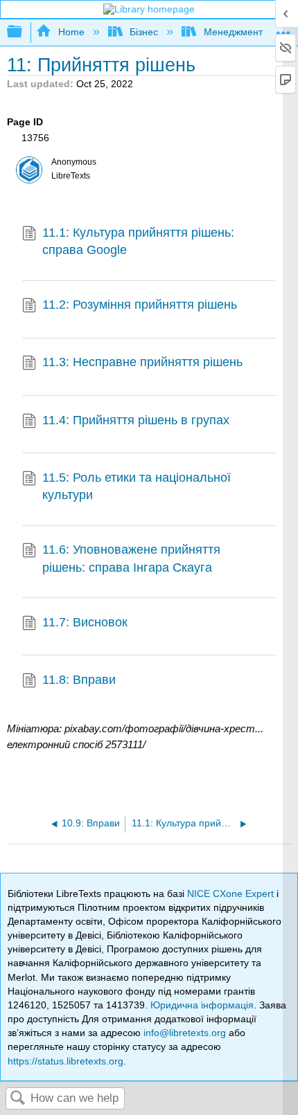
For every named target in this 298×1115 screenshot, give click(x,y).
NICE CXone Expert (232, 893)
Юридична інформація (202, 1004)
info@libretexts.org (184, 1032)
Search (18, 1098)
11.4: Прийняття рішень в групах (135, 420)
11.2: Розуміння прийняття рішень (139, 304)
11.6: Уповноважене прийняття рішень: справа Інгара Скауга (131, 558)
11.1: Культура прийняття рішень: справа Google (138, 241)
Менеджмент (233, 31)
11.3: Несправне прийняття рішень (142, 362)
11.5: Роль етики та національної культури (136, 486)
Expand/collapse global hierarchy (23, 32)
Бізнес (144, 31)
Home (71, 31)
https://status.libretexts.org (65, 1061)
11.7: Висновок (85, 622)
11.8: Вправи (79, 680)
